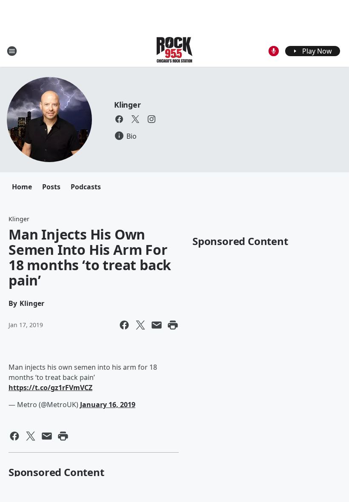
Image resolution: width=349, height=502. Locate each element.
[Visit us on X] (135, 119)
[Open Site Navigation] (12, 51)
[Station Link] (174, 51)
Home (22, 186)
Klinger (127, 105)
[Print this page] (173, 325)
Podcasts (86, 186)
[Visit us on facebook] (119, 119)
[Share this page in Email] (157, 325)
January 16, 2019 (107, 404)
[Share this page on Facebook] (124, 325)
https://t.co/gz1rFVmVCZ (50, 387)
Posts (51, 186)
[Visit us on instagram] (151, 119)
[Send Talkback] (274, 51)
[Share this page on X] (140, 325)
